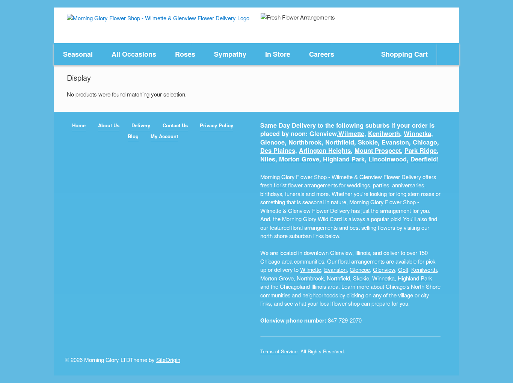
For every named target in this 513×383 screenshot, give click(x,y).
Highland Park (344, 159)
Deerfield (423, 159)
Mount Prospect (378, 150)
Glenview (384, 269)
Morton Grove (299, 159)
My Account (164, 136)
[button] (448, 54)
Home (79, 125)
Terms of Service (278, 351)
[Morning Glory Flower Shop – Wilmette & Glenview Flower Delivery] (158, 17)
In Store (277, 54)
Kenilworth (384, 133)
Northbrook (304, 142)
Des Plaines (277, 150)
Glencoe (272, 142)
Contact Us (175, 125)
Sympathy (230, 54)
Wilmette (351, 133)
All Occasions (134, 54)
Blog (133, 136)
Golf (403, 269)
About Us (108, 125)
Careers (321, 54)
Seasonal (78, 54)
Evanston (395, 142)
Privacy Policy (216, 125)
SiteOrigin (168, 359)
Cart (404, 54)
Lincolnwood (387, 159)
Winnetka (417, 133)
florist (280, 185)
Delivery (140, 125)
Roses (185, 54)
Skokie (368, 142)
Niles (267, 159)
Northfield (339, 142)
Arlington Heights (325, 150)
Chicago (425, 142)
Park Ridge (420, 150)
